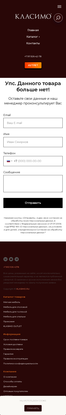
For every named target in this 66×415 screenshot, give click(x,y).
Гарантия (8, 354)
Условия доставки (13, 344)
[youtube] (11, 259)
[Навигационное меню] (59, 6)
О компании (10, 376)
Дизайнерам (10, 386)
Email (7, 115)
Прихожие (9, 321)
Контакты (33, 43)
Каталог (32, 36)
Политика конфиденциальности (20, 363)
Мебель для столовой (15, 307)
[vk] (5, 259)
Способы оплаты (12, 381)
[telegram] (17, 259)
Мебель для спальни (14, 316)
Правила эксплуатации (15, 358)
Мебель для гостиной (15, 311)
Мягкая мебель (11, 302)
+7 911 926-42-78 (33, 56)
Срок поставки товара (15, 339)
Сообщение (11, 172)
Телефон (9, 153)
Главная (33, 30)
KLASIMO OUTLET (12, 326)
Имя (6, 134)
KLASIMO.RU (22, 289)
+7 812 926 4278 (11, 267)
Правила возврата (13, 349)
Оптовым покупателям (15, 391)
